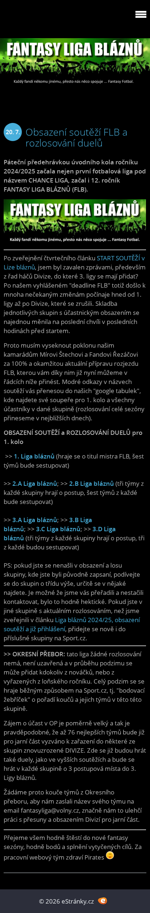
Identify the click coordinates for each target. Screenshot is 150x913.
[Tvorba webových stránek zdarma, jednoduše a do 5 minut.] (102, 900)
